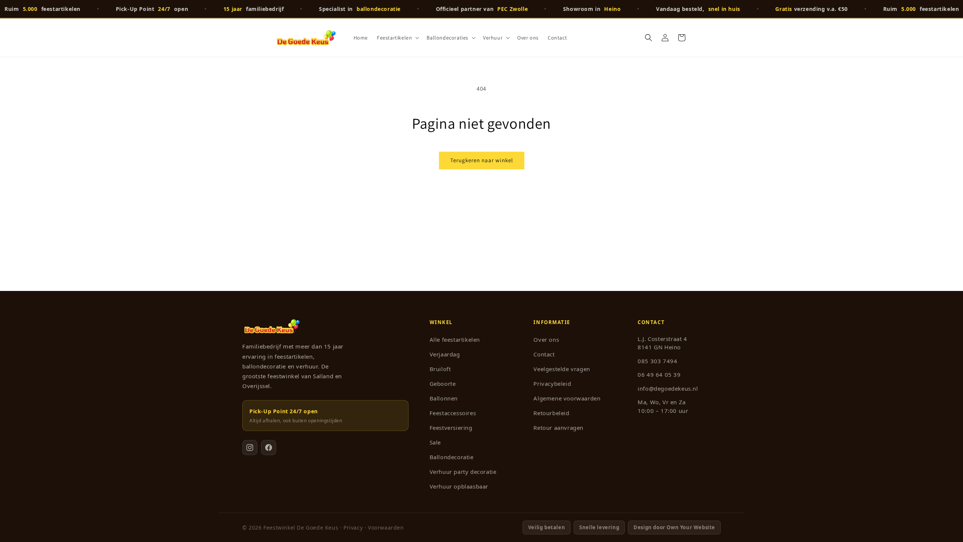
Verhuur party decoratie (463, 471)
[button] (397, 38)
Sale (435, 442)
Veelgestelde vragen (561, 369)
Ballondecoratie (452, 457)
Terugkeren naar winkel (481, 160)
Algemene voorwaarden (566, 398)
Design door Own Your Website (674, 527)
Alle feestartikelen (455, 339)
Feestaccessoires (453, 413)
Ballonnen (444, 398)
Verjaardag (445, 354)
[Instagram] (249, 447)
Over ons (546, 339)
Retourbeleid (551, 413)
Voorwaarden (386, 527)
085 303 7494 (657, 361)
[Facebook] (268, 447)
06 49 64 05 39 (659, 374)
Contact (543, 354)
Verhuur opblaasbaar (459, 486)
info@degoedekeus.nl (668, 388)
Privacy (353, 527)
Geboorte (443, 383)
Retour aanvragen (558, 427)
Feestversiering (451, 427)
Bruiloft (440, 369)
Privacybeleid (552, 383)
